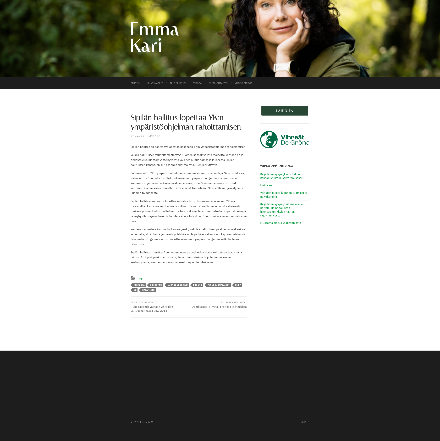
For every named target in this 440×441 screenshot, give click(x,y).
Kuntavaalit (155, 83)
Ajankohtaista (218, 83)
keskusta (139, 285)
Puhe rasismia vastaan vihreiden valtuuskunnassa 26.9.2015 (152, 307)
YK (135, 290)
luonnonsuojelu (178, 285)
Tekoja (197, 83)
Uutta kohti (267, 185)
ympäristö (148, 290)
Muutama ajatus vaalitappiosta (280, 223)
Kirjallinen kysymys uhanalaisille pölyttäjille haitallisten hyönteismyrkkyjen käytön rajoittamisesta (281, 209)
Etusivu (136, 83)
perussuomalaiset (218, 285)
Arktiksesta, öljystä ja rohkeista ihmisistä (219, 305)
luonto (197, 285)
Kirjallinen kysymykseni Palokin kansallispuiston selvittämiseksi (281, 176)
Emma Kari (156, 135)
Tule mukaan (178, 83)
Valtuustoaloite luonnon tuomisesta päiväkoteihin (283, 194)
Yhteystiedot (243, 83)
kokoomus (156, 285)
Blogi (140, 278)
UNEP (238, 285)
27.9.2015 (137, 135)
